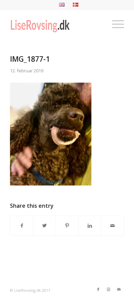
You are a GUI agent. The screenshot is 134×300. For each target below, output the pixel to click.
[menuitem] (62, 5)
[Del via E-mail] (112, 225)
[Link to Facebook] (98, 289)
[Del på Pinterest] (67, 225)
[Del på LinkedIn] (90, 225)
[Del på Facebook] (21, 225)
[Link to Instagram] (108, 289)
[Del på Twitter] (44, 225)
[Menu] (114, 23)
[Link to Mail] (119, 289)
